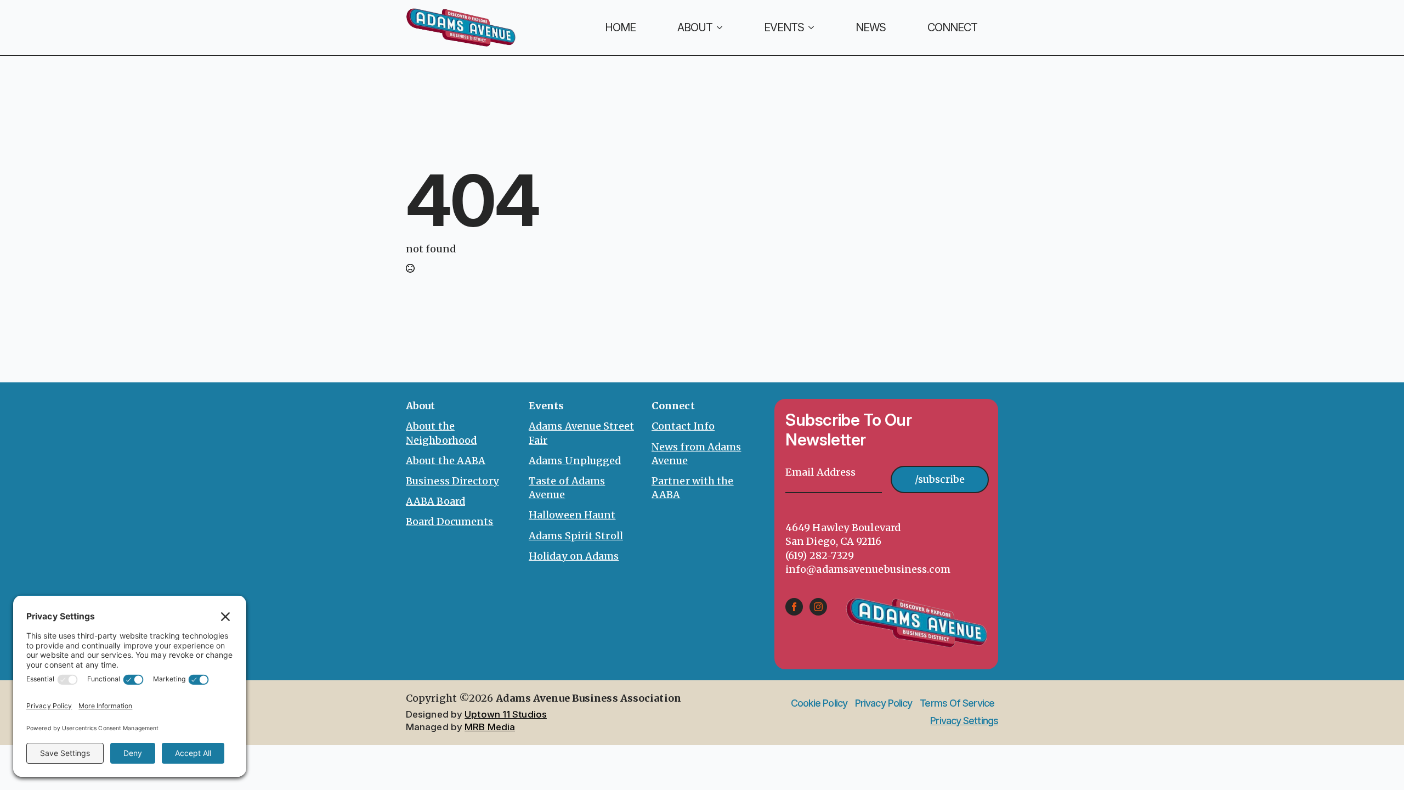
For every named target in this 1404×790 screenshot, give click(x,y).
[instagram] (818, 607)
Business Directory (452, 481)
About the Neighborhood (441, 433)
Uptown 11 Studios (506, 714)
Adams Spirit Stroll (576, 535)
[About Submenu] (727, 27)
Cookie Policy (819, 703)
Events (784, 27)
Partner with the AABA (693, 488)
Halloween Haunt (572, 515)
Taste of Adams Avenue (567, 488)
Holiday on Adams (574, 556)
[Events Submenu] (819, 27)
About (694, 27)
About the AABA (445, 460)
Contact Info (683, 426)
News (871, 27)
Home (620, 27)
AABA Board (435, 501)
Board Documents (450, 521)
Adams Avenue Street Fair (581, 433)
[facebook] (794, 607)
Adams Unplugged (575, 460)
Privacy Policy (883, 703)
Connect (952, 27)
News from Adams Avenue (696, 454)
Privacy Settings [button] (964, 720)
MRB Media (490, 726)
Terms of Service (957, 703)
